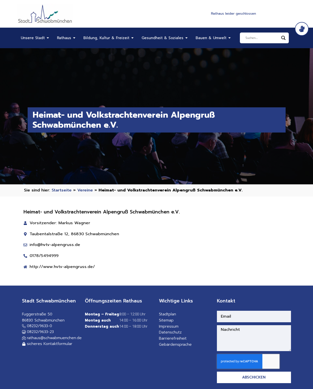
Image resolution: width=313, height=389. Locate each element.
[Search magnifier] (283, 37)
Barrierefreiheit (173, 338)
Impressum (169, 326)
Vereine (85, 190)
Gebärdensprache (175, 344)
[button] (38, 332)
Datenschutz (170, 332)
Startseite (62, 190)
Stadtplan (167, 314)
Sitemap (166, 320)
